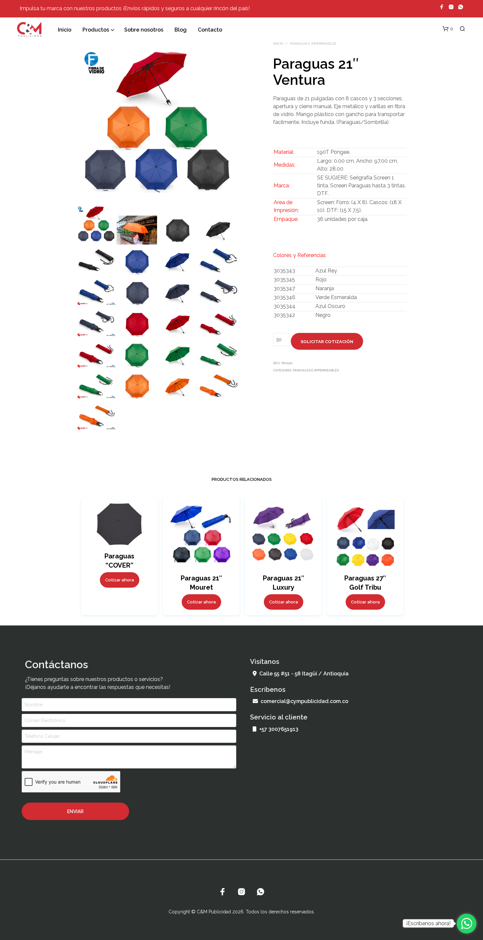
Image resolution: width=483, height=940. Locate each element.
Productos (95, 30)
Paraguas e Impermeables (313, 43)
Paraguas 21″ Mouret (201, 582)
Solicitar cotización (327, 341)
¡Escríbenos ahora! (428, 923)
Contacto (210, 30)
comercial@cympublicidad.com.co (304, 701)
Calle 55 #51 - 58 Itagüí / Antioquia (304, 673)
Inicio (64, 30)
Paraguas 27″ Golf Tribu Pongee (365, 587)
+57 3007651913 (278, 729)
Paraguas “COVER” (119, 560)
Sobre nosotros (143, 30)
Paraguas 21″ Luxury (283, 582)
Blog (180, 30)
